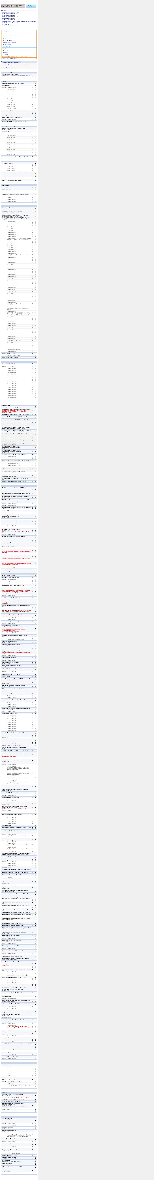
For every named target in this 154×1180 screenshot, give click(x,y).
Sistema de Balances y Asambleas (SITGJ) (9, 58)
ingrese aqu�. (23, 501)
